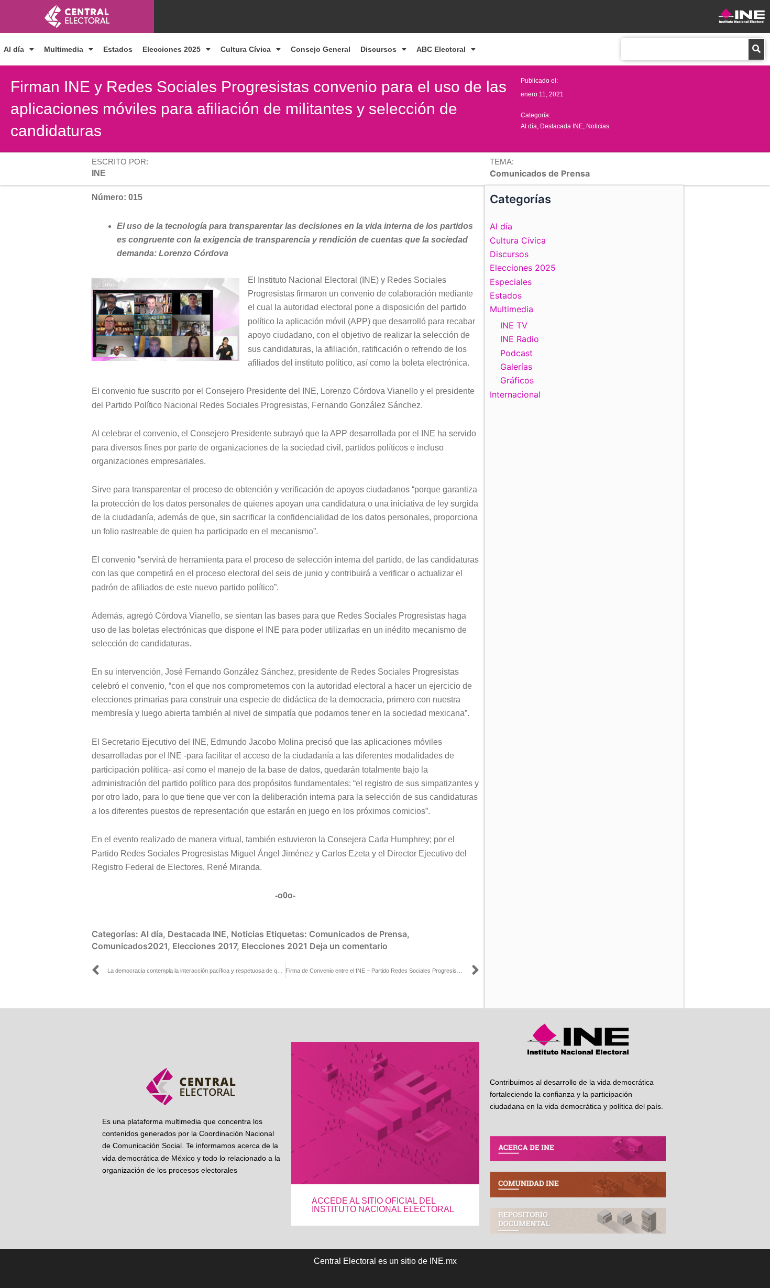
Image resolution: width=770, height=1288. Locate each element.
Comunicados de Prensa (358, 934)
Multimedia (63, 49)
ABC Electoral (441, 49)
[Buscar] (756, 49)
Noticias (597, 126)
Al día (14, 49)
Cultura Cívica (246, 49)
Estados (118, 49)
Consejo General (320, 49)
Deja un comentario (349, 946)
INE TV (513, 325)
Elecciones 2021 (274, 946)
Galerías (516, 366)
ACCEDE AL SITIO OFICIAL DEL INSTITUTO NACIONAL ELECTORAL (383, 1205)
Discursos (378, 49)
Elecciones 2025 (171, 49)
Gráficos (517, 380)
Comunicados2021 (130, 946)
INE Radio (519, 339)
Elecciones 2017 (204, 946)
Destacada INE (561, 126)
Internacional (515, 394)
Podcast (516, 353)
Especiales (511, 282)
